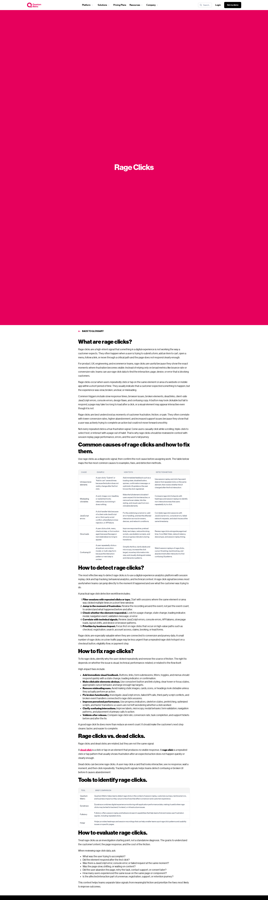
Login (218, 5)
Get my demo (232, 5)
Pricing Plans (119, 5)
